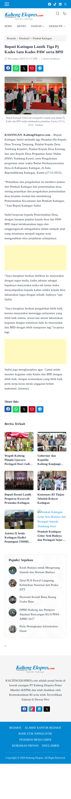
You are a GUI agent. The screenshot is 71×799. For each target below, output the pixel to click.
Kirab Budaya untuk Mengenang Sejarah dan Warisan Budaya (40, 570)
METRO (21, 26)
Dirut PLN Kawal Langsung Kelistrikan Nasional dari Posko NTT (39, 585)
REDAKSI (15, 727)
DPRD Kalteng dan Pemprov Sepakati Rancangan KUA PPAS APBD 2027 (39, 614)
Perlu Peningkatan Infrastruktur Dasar (39, 628)
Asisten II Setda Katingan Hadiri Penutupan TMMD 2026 (17, 538)
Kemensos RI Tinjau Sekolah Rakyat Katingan (50, 498)
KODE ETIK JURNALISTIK (35, 733)
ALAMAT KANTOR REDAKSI (43, 727)
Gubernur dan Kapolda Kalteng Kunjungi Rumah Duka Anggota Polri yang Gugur (51, 460)
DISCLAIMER (50, 745)
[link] (49, 4)
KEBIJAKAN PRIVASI (25, 745)
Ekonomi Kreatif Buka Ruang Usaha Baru (38, 599)
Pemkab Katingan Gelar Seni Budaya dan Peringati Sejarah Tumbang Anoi (51, 536)
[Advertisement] (35, 257)
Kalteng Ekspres (34, 757)
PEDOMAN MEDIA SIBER (35, 739)
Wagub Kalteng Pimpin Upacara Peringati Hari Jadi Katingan (17, 460)
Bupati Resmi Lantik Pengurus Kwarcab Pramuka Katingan (18, 498)
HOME (8, 26)
